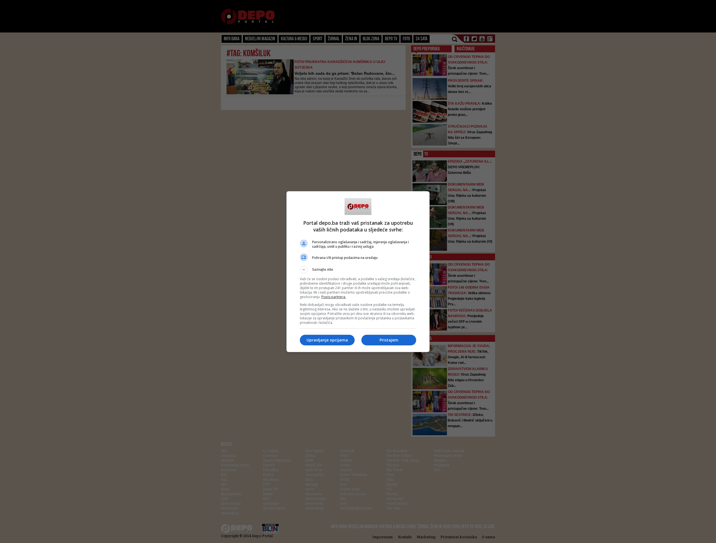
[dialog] (358, 271)
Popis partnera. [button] (333, 296)
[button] (358, 269)
